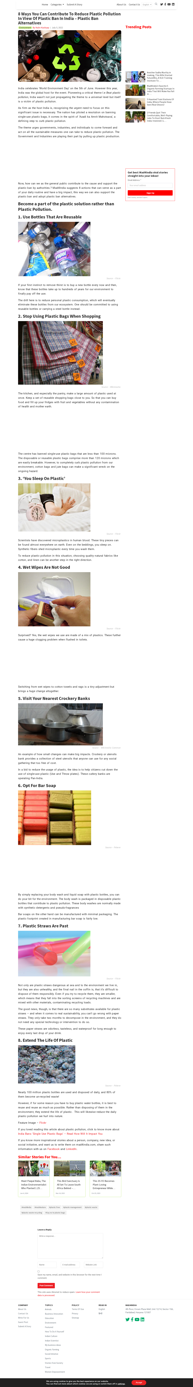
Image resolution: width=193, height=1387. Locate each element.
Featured (49, 1327)
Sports (48, 1358)
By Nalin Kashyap (40, 27)
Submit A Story (74, 4)
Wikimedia (115, 386)
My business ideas (53, 1345)
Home (45, 4)
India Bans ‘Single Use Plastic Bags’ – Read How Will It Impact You (60, 1133)
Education (49, 1318)
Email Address (134, 180)
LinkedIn (71, 1149)
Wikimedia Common (111, 747)
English (102, 1309)
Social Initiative (51, 1354)
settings (121, 1384)
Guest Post (23, 1322)
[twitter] (161, 4)
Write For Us (23, 1317)
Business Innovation (54, 1313)
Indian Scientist (52, 1340)
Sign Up (150, 192)
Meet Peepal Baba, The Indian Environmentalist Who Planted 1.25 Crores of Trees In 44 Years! (33, 1188)
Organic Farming (52, 1349)
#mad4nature (40, 1207)
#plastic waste (91, 1207)
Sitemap (75, 1317)
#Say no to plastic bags (55, 1212)
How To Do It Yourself (54, 1331)
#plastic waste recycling (32, 1212)
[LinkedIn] (173, 4)
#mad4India (26, 1207)
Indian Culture (51, 1336)
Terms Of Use (78, 1309)
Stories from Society (54, 1363)
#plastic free (54, 1207)
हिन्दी (100, 1313)
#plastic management (72, 1207)
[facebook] (165, 4)
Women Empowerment (55, 1371)
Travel (47, 1367)
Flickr (118, 278)
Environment (50, 1322)
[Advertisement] (69, 160)
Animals (48, 1309)
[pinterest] (169, 4)
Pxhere (117, 847)
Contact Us (134, 4)
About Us (121, 4)
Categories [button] (56, 4)
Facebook (53, 1149)
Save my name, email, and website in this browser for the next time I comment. (70, 1276)
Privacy (75, 1313)
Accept (139, 1382)
